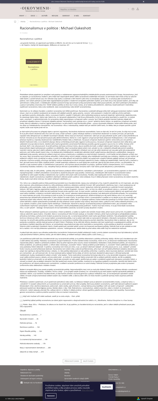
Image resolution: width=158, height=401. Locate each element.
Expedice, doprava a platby (30, 370)
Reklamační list (25, 373)
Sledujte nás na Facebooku (33, 383)
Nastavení (51, 396)
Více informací (87, 390)
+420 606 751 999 (118, 383)
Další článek (88, 361)
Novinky (67, 370)
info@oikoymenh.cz (119, 387)
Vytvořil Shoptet (147, 399)
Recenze (67, 376)
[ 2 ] (69, 179)
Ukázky (66, 373)
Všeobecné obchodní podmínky (31, 376)
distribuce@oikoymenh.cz (121, 391)
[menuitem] (23, 15)
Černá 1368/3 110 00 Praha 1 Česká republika (114, 377)
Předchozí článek (72, 361)
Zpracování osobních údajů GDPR (76, 378)
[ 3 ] (102, 234)
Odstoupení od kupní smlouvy (31, 378)
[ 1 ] (90, 43)
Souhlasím (106, 387)
